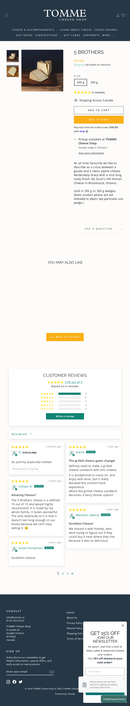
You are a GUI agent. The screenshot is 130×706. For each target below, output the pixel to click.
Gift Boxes (24, 35)
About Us (72, 617)
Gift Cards (72, 35)
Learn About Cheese (76, 29)
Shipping (79, 64)
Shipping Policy (75, 633)
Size (77, 76)
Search (71, 612)
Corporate (91, 35)
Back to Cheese (67, 336)
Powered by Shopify (65, 694)
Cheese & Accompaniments (33, 29)
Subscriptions (47, 35)
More (107, 35)
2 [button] (63, 573)
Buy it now (99, 119)
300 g (94, 82)
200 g (80, 82)
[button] (83, 92)
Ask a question (99, 228)
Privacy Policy (75, 623)
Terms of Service (76, 638)
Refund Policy (75, 628)
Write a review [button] (65, 416)
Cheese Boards (106, 29)
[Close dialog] (123, 625)
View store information (91, 153)
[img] (20, 447)
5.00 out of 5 (73, 382)
